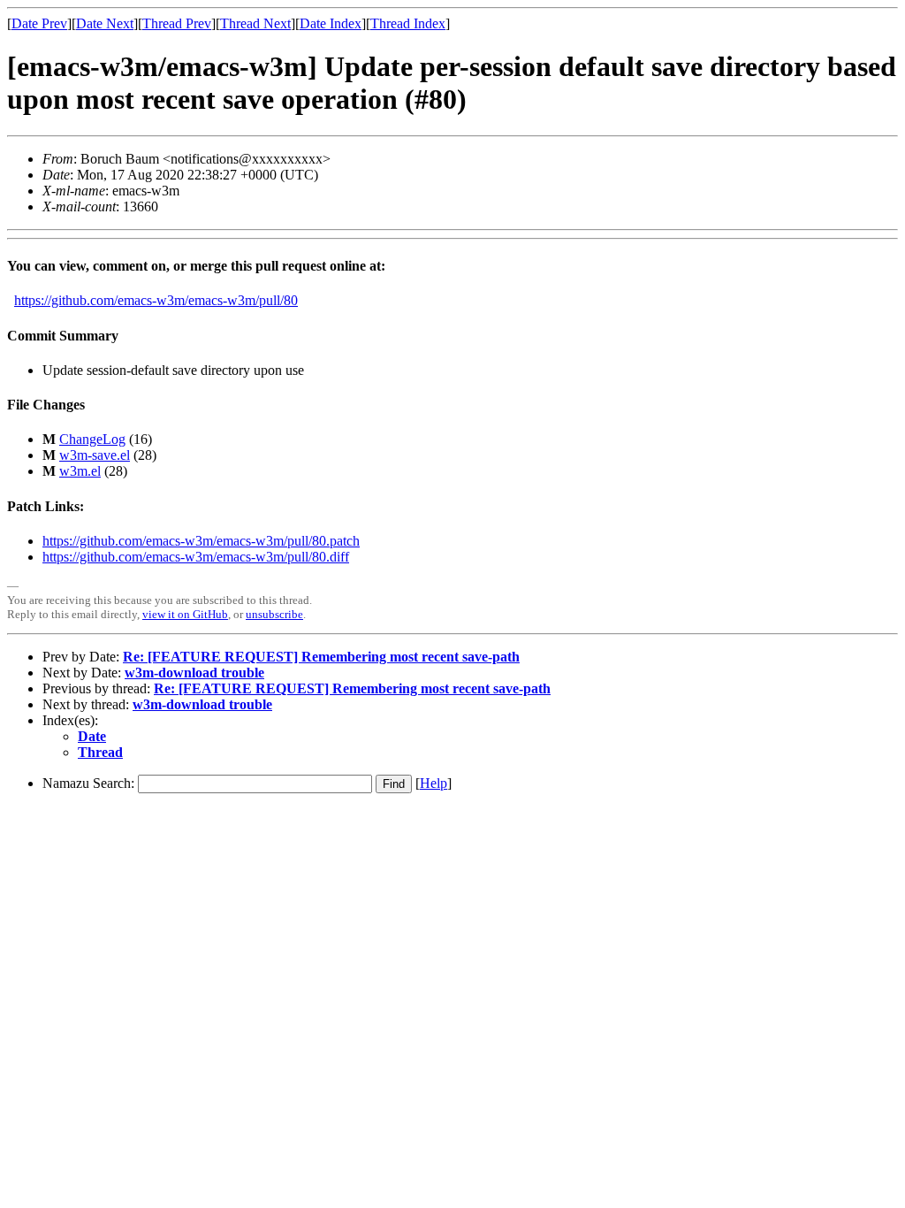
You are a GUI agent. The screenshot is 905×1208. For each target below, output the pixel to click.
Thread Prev (176, 23)
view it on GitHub (185, 614)
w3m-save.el (94, 455)
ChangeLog (92, 439)
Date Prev (39, 23)
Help (433, 783)
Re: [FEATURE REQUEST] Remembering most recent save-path (321, 656)
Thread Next (255, 23)
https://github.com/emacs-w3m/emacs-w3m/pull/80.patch (201, 540)
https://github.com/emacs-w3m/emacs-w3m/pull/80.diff (195, 556)
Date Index (330, 23)
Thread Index (407, 23)
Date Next (104, 23)
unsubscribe (274, 614)
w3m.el (80, 470)
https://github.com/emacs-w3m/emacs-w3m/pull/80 (156, 300)
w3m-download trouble (194, 672)
